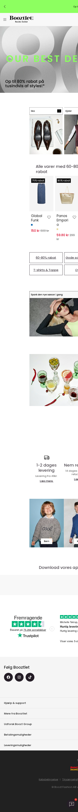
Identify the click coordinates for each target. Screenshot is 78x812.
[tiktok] (30, 677)
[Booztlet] (21, 19)
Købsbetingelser (48, 779)
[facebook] (8, 677)
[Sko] (46, 130)
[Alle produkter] (46, 523)
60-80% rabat (46, 257)
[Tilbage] (5, 6)
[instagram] (19, 677)
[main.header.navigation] (5, 19)
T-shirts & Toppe (45, 270)
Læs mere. (46, 481)
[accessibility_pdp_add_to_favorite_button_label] (49, 217)
